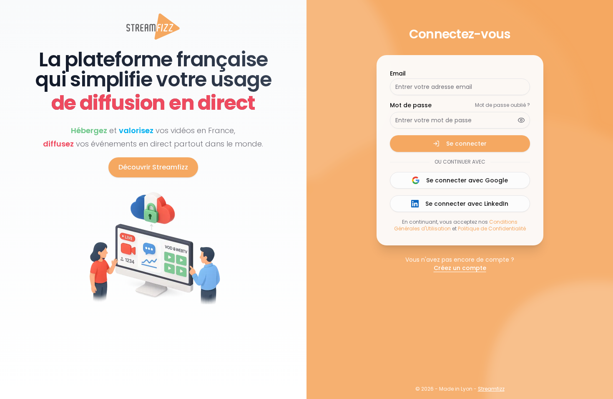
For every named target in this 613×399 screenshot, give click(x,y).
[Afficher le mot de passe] (521, 120)
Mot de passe (411, 105)
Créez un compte (460, 268)
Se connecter (466, 143)
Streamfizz (491, 388)
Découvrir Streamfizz (153, 167)
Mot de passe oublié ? (502, 105)
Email (398, 73)
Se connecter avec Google (467, 180)
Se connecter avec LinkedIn (466, 204)
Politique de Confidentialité (492, 228)
